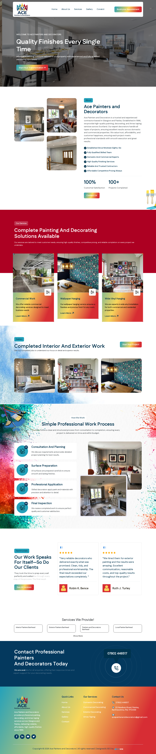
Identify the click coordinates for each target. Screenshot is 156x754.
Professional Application (47, 485)
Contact (65, 722)
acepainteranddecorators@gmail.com (129, 717)
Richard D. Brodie (80, 588)
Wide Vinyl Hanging (26, 298)
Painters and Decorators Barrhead (91, 628)
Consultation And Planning (48, 447)
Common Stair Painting (72, 298)
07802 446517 (117, 653)
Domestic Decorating (93, 702)
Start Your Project (130, 344)
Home (54, 9)
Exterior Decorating (92, 712)
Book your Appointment (128, 9)
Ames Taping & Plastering (118, 298)
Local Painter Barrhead (124, 627)
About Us (65, 9)
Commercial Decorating (94, 707)
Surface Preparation (44, 466)
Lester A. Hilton (122, 585)
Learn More (21, 316)
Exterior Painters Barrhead (59, 627)
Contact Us (91, 195)
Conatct (100, 9)
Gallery (89, 9)
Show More (78, 636)
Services (78, 9)
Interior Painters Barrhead (25, 627)
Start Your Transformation (29, 67)
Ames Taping (89, 717)
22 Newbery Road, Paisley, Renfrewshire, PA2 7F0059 (125, 708)
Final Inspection (41, 503)
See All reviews (24, 587)
